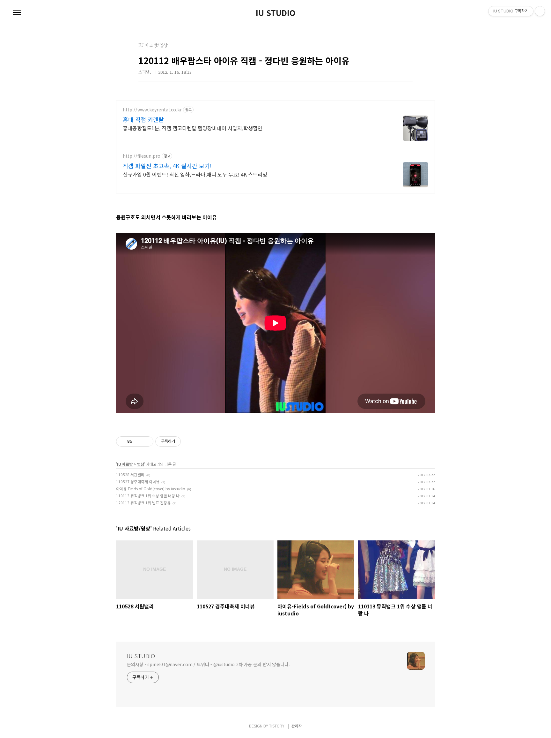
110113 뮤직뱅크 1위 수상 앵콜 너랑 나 (148, 495)
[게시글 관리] (146, 441)
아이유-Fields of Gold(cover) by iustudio (150, 488)
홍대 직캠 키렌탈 (143, 119)
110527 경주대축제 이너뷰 (137, 481)
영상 (140, 464)
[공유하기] (138, 441)
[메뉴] (17, 12)
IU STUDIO (275, 13)
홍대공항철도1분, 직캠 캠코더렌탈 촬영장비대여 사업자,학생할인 (192, 128)
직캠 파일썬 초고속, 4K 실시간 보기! (167, 165)
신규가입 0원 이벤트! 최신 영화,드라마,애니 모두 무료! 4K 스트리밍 (195, 174)
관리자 (296, 725)
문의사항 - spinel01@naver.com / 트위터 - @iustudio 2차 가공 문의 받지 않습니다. (208, 664)
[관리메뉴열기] (540, 11)
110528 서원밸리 (130, 474)
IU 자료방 (125, 464)
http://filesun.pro (141, 156)
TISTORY (276, 725)
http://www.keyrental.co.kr (152, 109)
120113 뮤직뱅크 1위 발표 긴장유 (143, 502)
